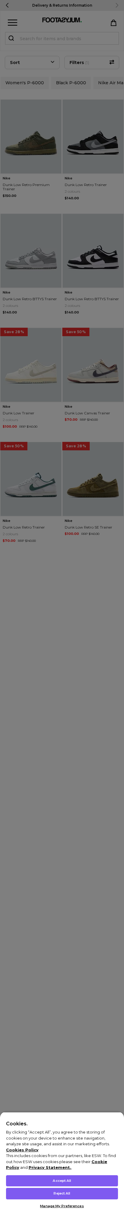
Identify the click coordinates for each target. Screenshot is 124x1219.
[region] (62, 1165)
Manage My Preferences (62, 1206)
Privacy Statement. (50, 1167)
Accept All (62, 1181)
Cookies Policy (22, 1149)
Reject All (62, 1193)
